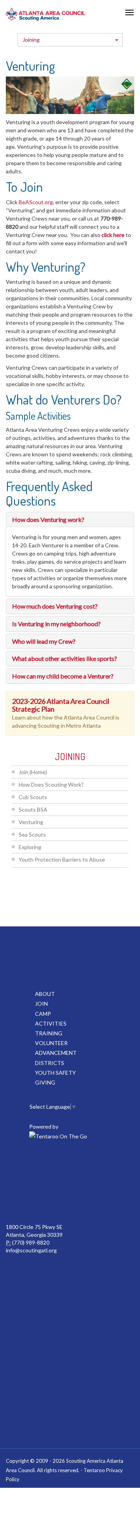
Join (41, 1003)
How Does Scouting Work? (51, 784)
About (45, 993)
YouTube (52, 1199)
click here (113, 235)
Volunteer (51, 1043)
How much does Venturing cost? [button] (55, 606)
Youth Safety (55, 1072)
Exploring (30, 847)
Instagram (86, 1199)
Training (48, 1033)
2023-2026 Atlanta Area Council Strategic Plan (60, 705)
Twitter (69, 1164)
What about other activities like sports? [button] (64, 658)
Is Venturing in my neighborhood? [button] (56, 623)
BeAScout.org (36, 202)
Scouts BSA (33, 809)
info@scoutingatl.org (31, 1250)
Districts (49, 1063)
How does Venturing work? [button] (48, 519)
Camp (43, 1013)
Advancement (56, 1052)
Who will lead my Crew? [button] (43, 641)
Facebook (35, 1164)
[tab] (70, 519)
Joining (31, 39)
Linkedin (103, 1164)
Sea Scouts (32, 834)
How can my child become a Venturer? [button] (63, 676)
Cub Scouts (33, 797)
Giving (45, 1082)
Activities (50, 1023)
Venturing (31, 822)
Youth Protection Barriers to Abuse (62, 859)
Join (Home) (33, 772)
